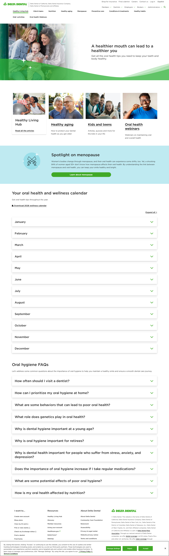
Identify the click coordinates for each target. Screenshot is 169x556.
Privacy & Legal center (89, 531)
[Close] (165, 548)
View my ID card (20, 524)
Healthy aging (66, 11)
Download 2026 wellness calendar (30, 205)
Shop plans (18, 520)
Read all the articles (24, 131)
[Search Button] (165, 7)
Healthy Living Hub (20, 11)
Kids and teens (100, 124)
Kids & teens (38, 11)
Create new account (21, 516)
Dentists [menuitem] (116, 7)
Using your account (54, 527)
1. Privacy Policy (85, 551)
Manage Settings (113, 548)
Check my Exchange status (24, 532)
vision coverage (141, 539)
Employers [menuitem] (129, 7)
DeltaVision (52, 535)
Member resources (54, 524)
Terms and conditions (89, 539)
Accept (145, 548)
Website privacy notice (89, 535)
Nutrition (52, 11)
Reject (129, 548)
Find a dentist (19, 535)
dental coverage (131, 536)
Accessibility (85, 527)
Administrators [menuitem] (154, 7)
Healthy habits (140, 11)
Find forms (18, 539)
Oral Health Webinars (38, 17)
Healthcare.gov (53, 531)
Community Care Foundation (92, 520)
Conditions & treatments (119, 11)
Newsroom (85, 524)
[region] (84, 548)
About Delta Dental (88, 516)
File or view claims (21, 528)
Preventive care (98, 11)
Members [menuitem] (105, 7)
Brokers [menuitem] (140, 7)
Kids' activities (18, 17)
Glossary (50, 520)
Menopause (81, 11)
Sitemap (50, 539)
